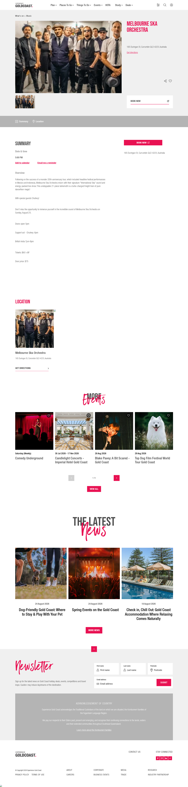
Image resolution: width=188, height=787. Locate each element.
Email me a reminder (46, 163)
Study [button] (118, 5)
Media (123, 770)
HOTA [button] (107, 5)
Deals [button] (128, 5)
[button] (158, 5)
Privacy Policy (22, 774)
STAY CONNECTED (164, 752)
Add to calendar (22, 163)
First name (100, 666)
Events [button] (97, 5)
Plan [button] (53, 5)
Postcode (153, 666)
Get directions (132, 52)
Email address (101, 679)
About (69, 770)
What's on (19, 16)
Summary (23, 121)
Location (40, 121)
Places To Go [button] (66, 5)
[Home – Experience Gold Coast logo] (26, 754)
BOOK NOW (136, 101)
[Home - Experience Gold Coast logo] (24, 5)
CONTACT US (135, 752)
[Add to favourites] (170, 81)
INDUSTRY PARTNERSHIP (158, 775)
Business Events (101, 775)
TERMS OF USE (38, 774)
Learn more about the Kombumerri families (94, 730)
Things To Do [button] (83, 5)
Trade (123, 775)
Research (152, 770)
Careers (70, 775)
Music (29, 16)
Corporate (99, 770)
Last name (127, 666)
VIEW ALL (94, 489)
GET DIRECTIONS (23, 368)
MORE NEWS (94, 630)
